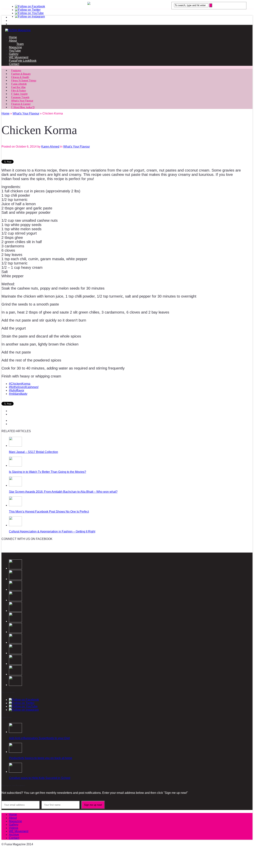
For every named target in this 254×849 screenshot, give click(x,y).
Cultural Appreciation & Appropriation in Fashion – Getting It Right (52, 531)
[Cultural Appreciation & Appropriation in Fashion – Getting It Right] (15, 525)
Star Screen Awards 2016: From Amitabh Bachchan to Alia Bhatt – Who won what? (63, 491)
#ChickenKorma (19, 383)
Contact (14, 64)
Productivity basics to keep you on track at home (40, 758)
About (13, 40)
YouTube (15, 50)
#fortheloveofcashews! (23, 387)
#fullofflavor (16, 390)
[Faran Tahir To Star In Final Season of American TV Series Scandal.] (15, 610)
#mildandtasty (18, 393)
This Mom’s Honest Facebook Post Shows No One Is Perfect (49, 511)
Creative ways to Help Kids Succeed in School (39, 777)
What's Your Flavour (76, 146)
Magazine (15, 47)
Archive (14, 834)
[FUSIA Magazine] (127, 30)
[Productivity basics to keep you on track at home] (15, 751)
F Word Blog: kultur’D (23, 107)
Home (13, 37)
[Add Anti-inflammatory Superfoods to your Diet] (15, 731)
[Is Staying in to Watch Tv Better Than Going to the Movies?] (15, 465)
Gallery (13, 54)
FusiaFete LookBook (22, 60)
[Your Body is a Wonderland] (15, 674)
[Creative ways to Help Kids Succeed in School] (15, 771)
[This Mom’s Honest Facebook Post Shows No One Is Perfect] (15, 505)
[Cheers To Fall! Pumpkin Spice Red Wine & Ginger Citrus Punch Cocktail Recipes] (15, 684)
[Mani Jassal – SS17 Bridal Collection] (15, 445)
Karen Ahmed (50, 146)
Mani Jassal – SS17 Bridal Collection (33, 451)
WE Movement (18, 57)
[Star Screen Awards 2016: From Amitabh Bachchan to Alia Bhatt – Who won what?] (15, 485)
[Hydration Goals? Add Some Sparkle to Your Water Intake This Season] (15, 642)
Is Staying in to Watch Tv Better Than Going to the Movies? (47, 471)
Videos (13, 827)
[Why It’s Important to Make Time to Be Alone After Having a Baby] (15, 631)
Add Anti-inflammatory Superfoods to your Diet (39, 738)
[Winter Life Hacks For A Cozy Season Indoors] (15, 653)
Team (20, 44)
